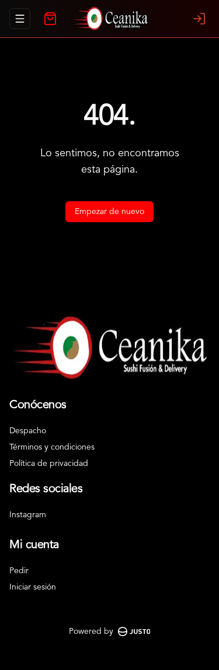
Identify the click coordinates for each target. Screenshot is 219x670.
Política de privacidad (48, 463)
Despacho (27, 431)
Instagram (27, 515)
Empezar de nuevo (109, 212)
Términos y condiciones (52, 447)
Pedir (19, 571)
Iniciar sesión (32, 587)
